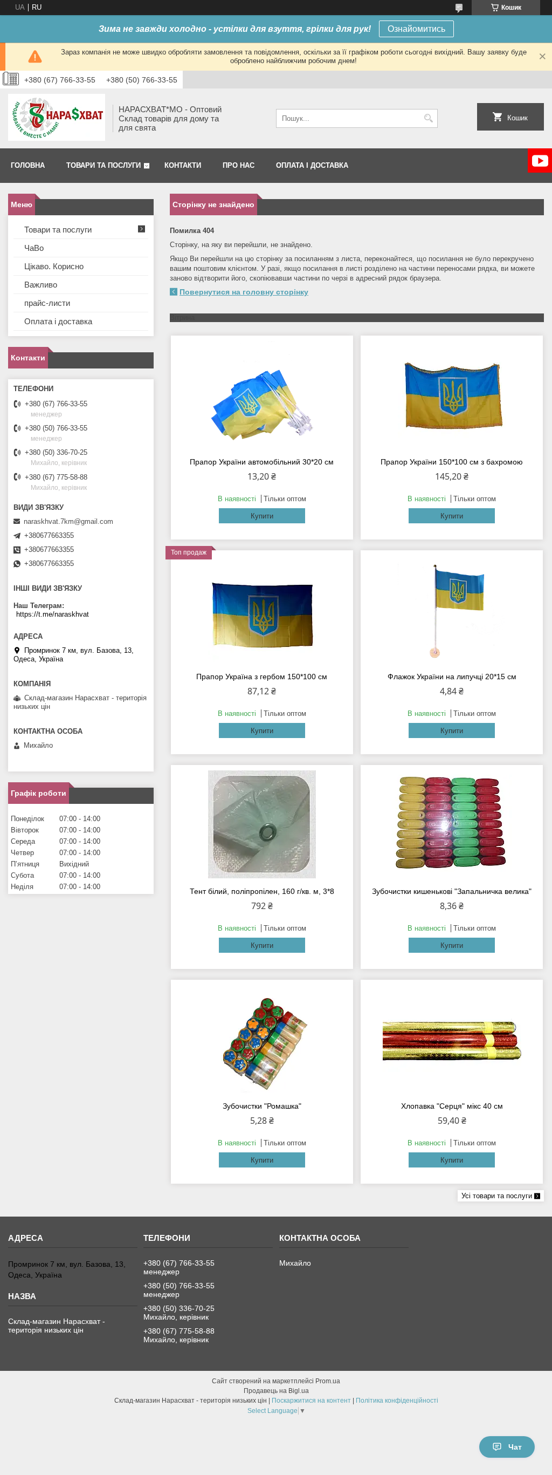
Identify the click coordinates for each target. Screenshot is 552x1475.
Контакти (182, 165)
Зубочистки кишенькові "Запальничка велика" (452, 891)
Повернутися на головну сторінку (244, 292)
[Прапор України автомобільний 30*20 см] (262, 395)
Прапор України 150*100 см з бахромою (452, 461)
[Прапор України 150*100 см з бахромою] (451, 395)
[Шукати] (428, 118)
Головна (28, 165)
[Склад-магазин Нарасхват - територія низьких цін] (56, 118)
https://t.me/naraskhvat (52, 614)
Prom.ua (327, 1381)
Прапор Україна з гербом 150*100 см (261, 676)
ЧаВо (34, 247)
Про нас (238, 165)
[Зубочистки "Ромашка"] (262, 1039)
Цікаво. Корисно (54, 266)
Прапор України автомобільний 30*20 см (262, 461)
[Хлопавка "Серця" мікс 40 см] (451, 1039)
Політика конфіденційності (397, 1400)
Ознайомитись (416, 28)
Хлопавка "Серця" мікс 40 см (452, 1106)
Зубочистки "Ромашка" (262, 1106)
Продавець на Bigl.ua (276, 1391)
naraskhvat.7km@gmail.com (68, 521)
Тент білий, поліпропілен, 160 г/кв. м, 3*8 (262, 891)
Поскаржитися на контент (311, 1400)
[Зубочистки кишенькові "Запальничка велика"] (451, 824)
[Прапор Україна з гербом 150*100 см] (262, 610)
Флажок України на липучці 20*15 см (452, 676)
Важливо (40, 284)
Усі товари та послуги (496, 1196)
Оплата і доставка (312, 165)
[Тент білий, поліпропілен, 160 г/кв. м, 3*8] (262, 824)
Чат (515, 1447)
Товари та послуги (103, 165)
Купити (262, 516)
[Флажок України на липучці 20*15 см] (451, 610)
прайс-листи (47, 303)
